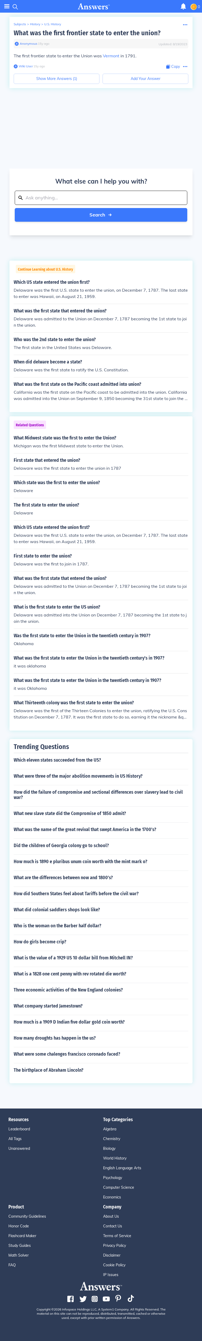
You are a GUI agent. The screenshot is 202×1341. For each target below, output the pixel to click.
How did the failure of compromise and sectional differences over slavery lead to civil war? (98, 794)
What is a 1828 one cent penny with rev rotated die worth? (70, 974)
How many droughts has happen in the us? (55, 1038)
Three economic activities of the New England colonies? (68, 990)
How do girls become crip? (40, 942)
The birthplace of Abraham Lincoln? (48, 1070)
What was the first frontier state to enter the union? (87, 33)
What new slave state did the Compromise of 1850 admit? (70, 813)
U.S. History (52, 24)
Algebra (109, 1129)
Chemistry (111, 1138)
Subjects (20, 24)
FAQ (12, 1265)
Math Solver (18, 1255)
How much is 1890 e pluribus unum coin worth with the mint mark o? (80, 861)
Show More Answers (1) (56, 78)
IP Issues (110, 1274)
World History (115, 1158)
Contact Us (112, 1226)
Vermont (111, 55)
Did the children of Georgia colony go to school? (61, 845)
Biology (109, 1148)
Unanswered (19, 1148)
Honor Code (18, 1226)
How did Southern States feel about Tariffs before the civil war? (76, 894)
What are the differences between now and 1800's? (63, 877)
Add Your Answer (145, 78)
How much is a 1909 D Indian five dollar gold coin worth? (69, 1022)
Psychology (112, 1177)
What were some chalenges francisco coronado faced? (67, 1054)
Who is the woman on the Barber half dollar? (57, 926)
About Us (111, 1216)
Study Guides (19, 1245)
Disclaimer (111, 1255)
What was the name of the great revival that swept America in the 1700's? (85, 829)
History (35, 24)
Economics (112, 1197)
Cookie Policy (114, 1265)
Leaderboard (19, 1129)
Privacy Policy (114, 1245)
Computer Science (118, 1187)
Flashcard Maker (22, 1235)
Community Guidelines (27, 1216)
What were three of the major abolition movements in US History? (78, 776)
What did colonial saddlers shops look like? (57, 910)
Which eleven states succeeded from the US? (57, 760)
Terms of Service (117, 1235)
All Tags (15, 1138)
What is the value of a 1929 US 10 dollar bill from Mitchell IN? (73, 958)
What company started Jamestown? (48, 1006)
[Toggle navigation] (6, 6)
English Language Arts (122, 1168)
